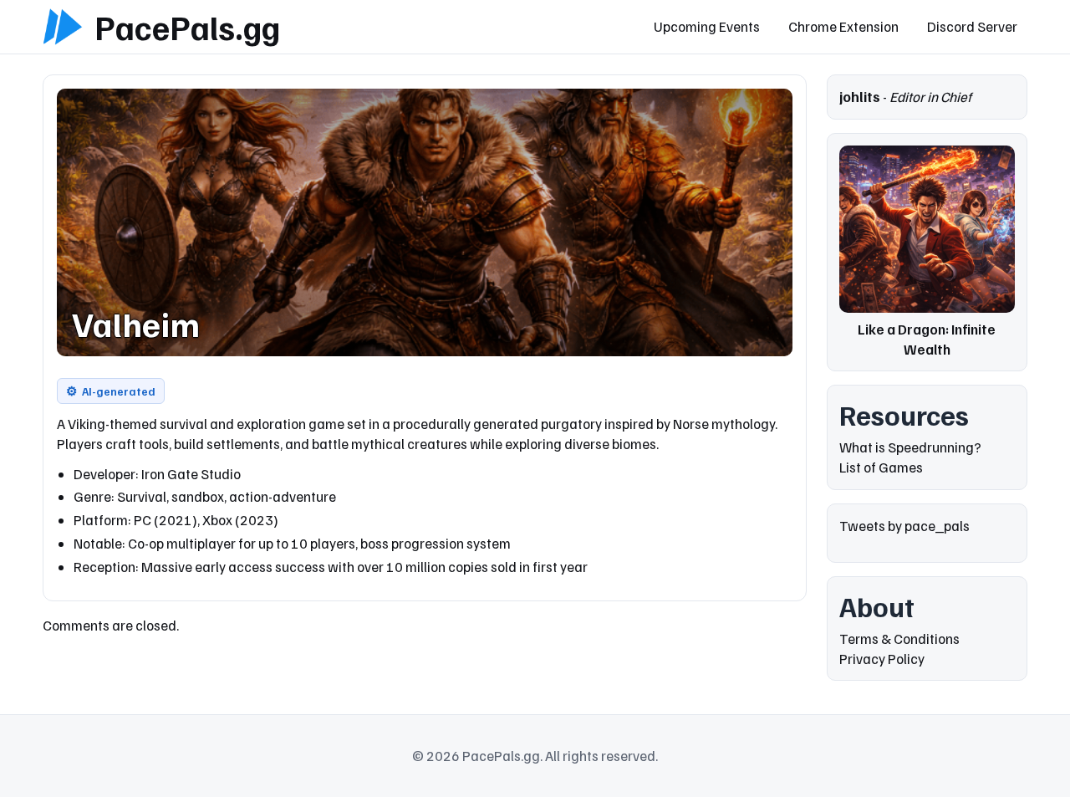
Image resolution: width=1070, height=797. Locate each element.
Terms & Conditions (899, 638)
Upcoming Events (707, 26)
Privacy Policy (882, 658)
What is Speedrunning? (910, 447)
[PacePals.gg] (63, 27)
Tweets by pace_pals (904, 525)
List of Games (881, 467)
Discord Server (972, 26)
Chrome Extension (843, 26)
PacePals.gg (187, 27)
